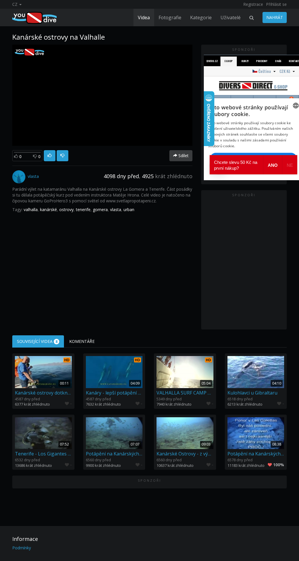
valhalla (31, 209)
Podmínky (21, 548)
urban (129, 209)
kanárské (48, 209)
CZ (15, 4)
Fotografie (170, 17)
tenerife (83, 209)
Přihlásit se (276, 4)
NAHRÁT (274, 17)
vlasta (115, 209)
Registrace (253, 4)
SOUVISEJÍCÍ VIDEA (37, 341)
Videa (144, 17)
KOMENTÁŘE (82, 341)
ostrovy (66, 209)
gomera (100, 209)
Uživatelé (230, 17)
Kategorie (201, 17)
